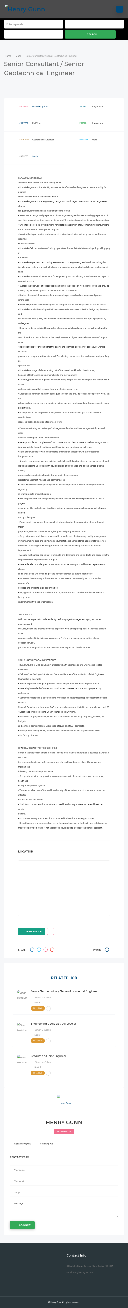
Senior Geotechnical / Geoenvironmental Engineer (64, 991)
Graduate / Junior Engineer (48, 1056)
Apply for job (34, 931)
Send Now (24, 1225)
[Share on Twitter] (39, 950)
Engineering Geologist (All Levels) (53, 1023)
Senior (35, 156)
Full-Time (37, 1008)
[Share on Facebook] (32, 950)
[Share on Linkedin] (46, 950)
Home (8, 56)
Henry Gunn (56, 1302)
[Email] (52, 950)
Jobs (18, 56)
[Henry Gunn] (25, 9)
